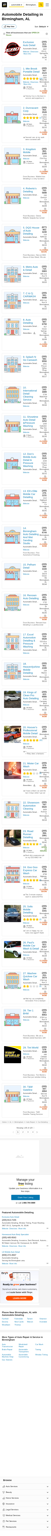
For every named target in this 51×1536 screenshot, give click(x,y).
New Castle (19, 1322)
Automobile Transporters (24, 1351)
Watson (30, 1322)
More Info (27, 54)
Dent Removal (33, 1240)
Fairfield (5, 1319)
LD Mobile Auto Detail (11, 1252)
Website (26, 52)
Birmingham (19, 1122)
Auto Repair (30, 1122)
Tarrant (30, 1319)
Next (36, 1132)
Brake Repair (7, 1350)
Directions (34, 52)
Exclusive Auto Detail (10, 1217)
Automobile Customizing (24, 1356)
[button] (47, 4)
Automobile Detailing (31, 49)
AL (11, 1122)
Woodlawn (6, 1325)
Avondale (43, 1322)
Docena (5, 1322)
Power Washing (38, 1223)
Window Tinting (25, 1223)
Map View (10, 27)
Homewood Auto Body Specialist (15, 1234)
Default (42, 27)
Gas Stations (7, 1360)
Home (4, 1122)
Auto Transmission (7, 1345)
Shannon (43, 1319)
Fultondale (19, 1319)
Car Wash (39, 1344)
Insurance (23, 1240)
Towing (38, 1350)
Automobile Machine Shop (7, 1356)
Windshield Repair (23, 1345)
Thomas (18, 1325)
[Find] (40, 4)
